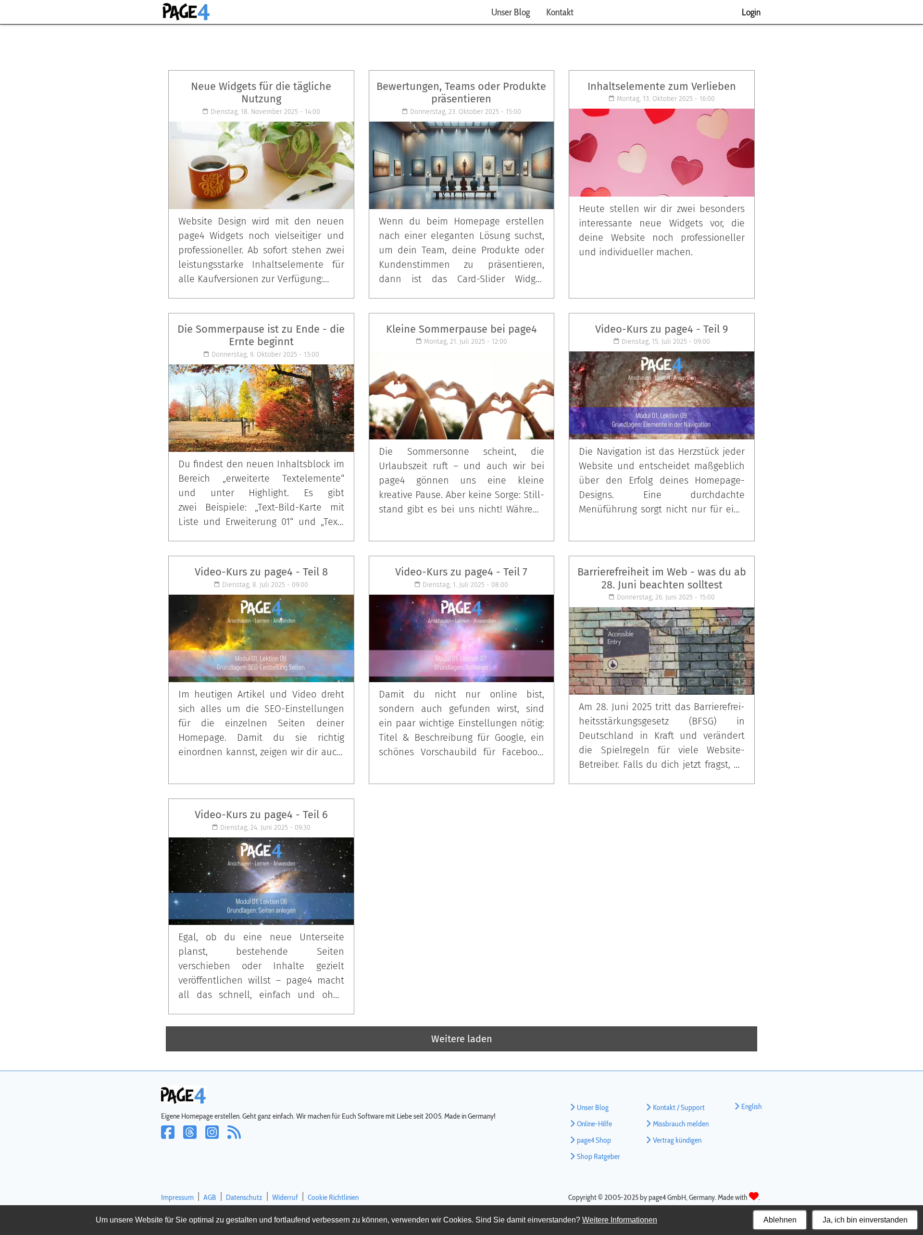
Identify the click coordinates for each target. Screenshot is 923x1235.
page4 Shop (594, 1140)
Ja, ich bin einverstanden (865, 1220)
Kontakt (560, 12)
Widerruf (285, 1197)
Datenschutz (244, 1197)
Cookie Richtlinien (333, 1197)
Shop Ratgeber (598, 1156)
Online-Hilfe (594, 1123)
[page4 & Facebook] (172, 1138)
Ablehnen (780, 1220)
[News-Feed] (237, 1138)
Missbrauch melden (681, 1123)
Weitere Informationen (619, 1220)
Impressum (177, 1197)
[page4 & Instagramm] (216, 1138)
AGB (209, 1197)
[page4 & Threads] (194, 1138)
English (751, 1106)
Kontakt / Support (679, 1107)
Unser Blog (510, 12)
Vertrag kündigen (677, 1140)
